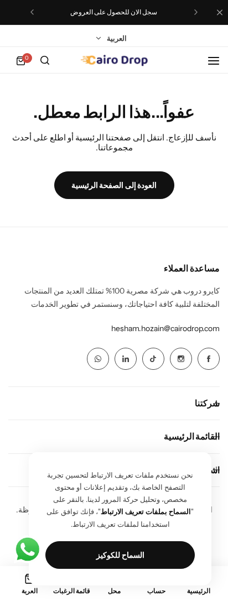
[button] (196, 12)
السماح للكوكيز (120, 555)
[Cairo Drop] (114, 60)
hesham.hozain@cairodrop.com (165, 328)
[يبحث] (45, 61)
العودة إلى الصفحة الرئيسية (114, 185)
